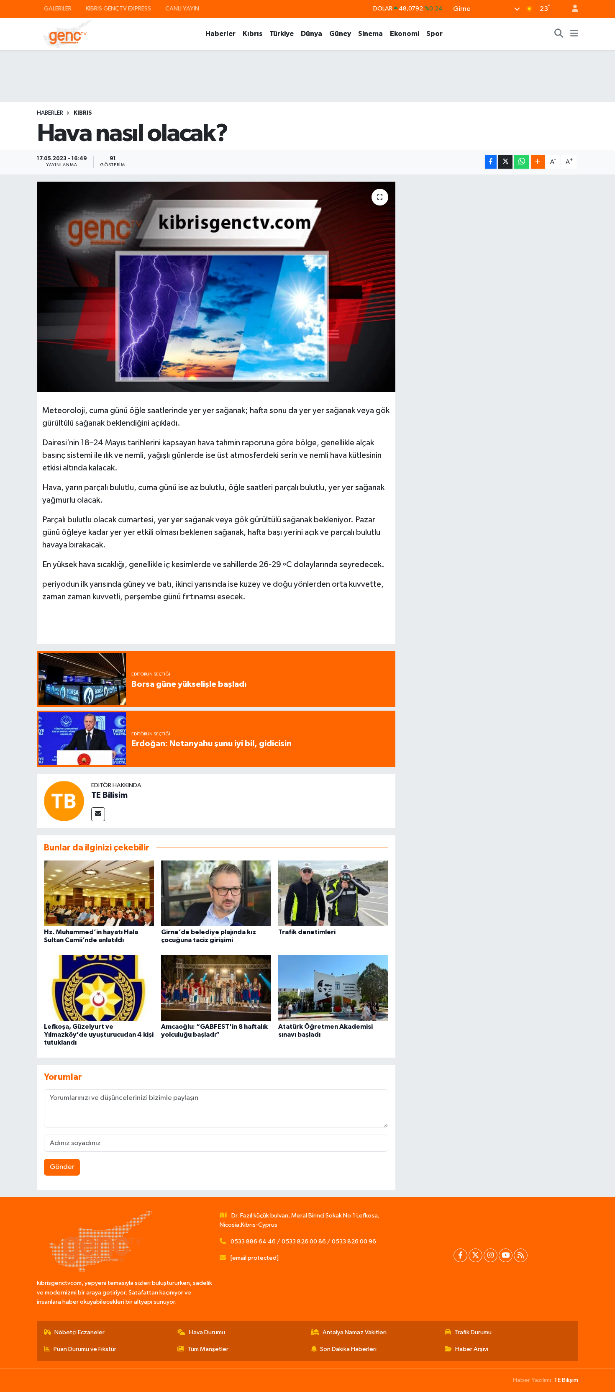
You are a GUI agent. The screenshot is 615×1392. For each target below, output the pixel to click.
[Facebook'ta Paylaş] (491, 162)
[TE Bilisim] (64, 800)
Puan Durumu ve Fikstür (85, 1349)
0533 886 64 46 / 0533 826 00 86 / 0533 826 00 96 (303, 1241)
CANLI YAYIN (182, 8)
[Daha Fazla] (538, 162)
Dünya (311, 33)
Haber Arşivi (471, 1349)
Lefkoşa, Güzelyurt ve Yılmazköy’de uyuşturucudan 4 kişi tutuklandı (99, 1034)
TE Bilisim (109, 795)
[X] (475, 1255)
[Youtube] (505, 1255)
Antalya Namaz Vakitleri (355, 1332)
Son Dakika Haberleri (348, 1349)
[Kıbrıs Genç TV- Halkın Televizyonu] (67, 34)
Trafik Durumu (473, 1332)
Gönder (62, 1167)
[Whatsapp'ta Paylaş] (521, 162)
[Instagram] (490, 1255)
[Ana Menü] (574, 33)
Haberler (220, 33)
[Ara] (559, 33)
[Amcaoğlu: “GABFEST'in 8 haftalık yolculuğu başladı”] (216, 987)
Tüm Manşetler (207, 1349)
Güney (340, 33)
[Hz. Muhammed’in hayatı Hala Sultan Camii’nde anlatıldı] (99, 893)
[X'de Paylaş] (505, 162)
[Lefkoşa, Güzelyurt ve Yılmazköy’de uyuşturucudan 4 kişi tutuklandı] (99, 987)
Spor (434, 33)
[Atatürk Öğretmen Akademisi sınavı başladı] (333, 987)
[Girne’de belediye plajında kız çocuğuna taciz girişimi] (216, 893)
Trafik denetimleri (307, 932)
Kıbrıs (252, 33)
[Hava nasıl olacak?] (216, 287)
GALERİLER (58, 8)
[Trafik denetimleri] (333, 893)
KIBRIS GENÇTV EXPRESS (118, 8)
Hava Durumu (207, 1332)
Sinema (370, 33)
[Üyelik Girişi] (571, 9)
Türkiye (281, 33)
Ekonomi (404, 33)
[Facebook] (460, 1255)
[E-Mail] (98, 814)
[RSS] (521, 1255)
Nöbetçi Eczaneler (79, 1332)
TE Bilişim (566, 1380)
